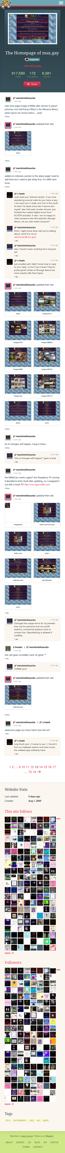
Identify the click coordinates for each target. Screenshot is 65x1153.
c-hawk (21, 193)
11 (27, 766)
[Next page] (39, 771)
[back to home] (6, 4)
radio (45, 1120)
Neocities (14, 1135)
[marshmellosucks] (8, 125)
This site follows (18, 811)
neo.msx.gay (32, 66)
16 (49, 766)
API (45, 1142)
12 (32, 766)
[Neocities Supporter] (32, 60)
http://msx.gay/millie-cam (37, 484)
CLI (29, 1142)
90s (38, 1120)
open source (27, 1135)
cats (31, 1120)
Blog (37, 1142)
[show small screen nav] (61, 3)
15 (45, 766)
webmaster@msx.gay (24, 236)
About (9, 1142)
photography (19, 1120)
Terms (26, 1146)
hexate (18, 647)
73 (30, 771)
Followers (13, 963)
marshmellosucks (25, 98)
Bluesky (49, 1135)
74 (34, 771)
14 (41, 766)
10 (23, 766)
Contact (38, 1146)
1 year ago (17, 101)
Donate (20, 1142)
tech (8, 1120)
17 (54, 766)
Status (54, 1142)
